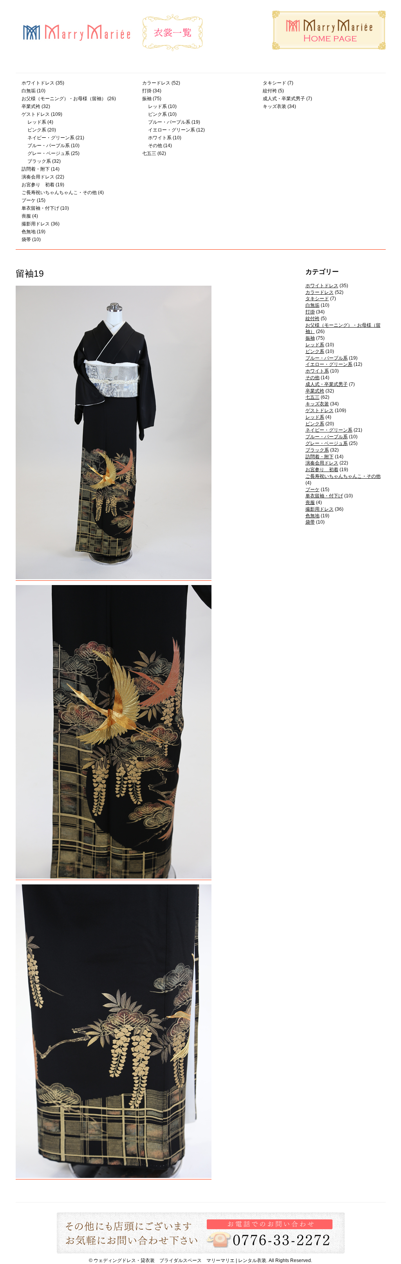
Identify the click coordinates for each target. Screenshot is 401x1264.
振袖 (147, 98)
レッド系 (36, 122)
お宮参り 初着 (38, 184)
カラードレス (156, 83)
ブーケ (29, 200)
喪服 (26, 216)
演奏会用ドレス (38, 177)
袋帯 (26, 239)
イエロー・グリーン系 (171, 130)
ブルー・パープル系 (48, 145)
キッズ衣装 (274, 106)
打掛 (147, 91)
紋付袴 (270, 91)
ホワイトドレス (38, 83)
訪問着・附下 (36, 169)
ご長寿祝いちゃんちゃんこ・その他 (59, 192)
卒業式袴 (31, 106)
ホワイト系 (160, 137)
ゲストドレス (36, 114)
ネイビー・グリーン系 (50, 137)
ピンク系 (36, 130)
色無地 (29, 231)
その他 (155, 145)
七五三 (149, 153)
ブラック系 (39, 161)
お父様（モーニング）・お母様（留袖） (64, 98)
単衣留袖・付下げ (40, 208)
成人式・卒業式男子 (284, 98)
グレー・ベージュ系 (48, 153)
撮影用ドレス (36, 224)
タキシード (274, 83)
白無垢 (29, 91)
